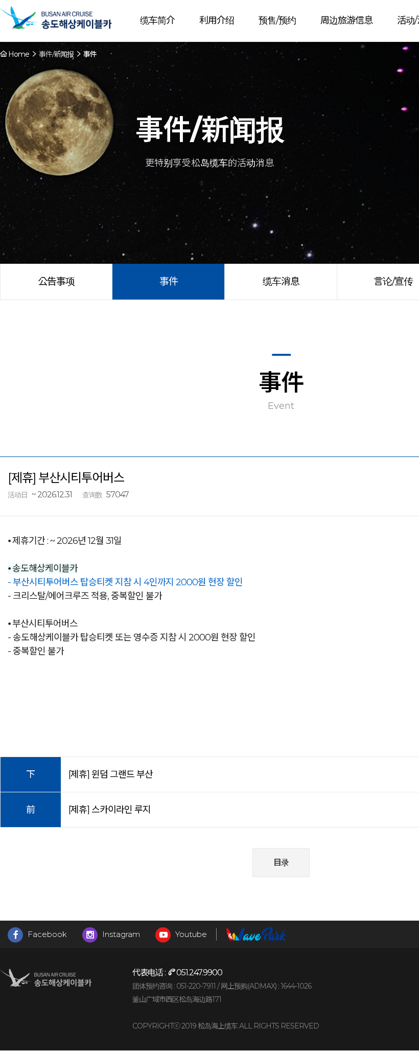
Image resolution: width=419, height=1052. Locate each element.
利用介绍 (216, 20)
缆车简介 (157, 20)
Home (18, 54)
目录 (281, 862)
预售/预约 (277, 20)
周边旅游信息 (346, 20)
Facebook (46, 934)
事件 (168, 281)
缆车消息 (281, 281)
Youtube (190, 934)
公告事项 (56, 281)
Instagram (120, 934)
